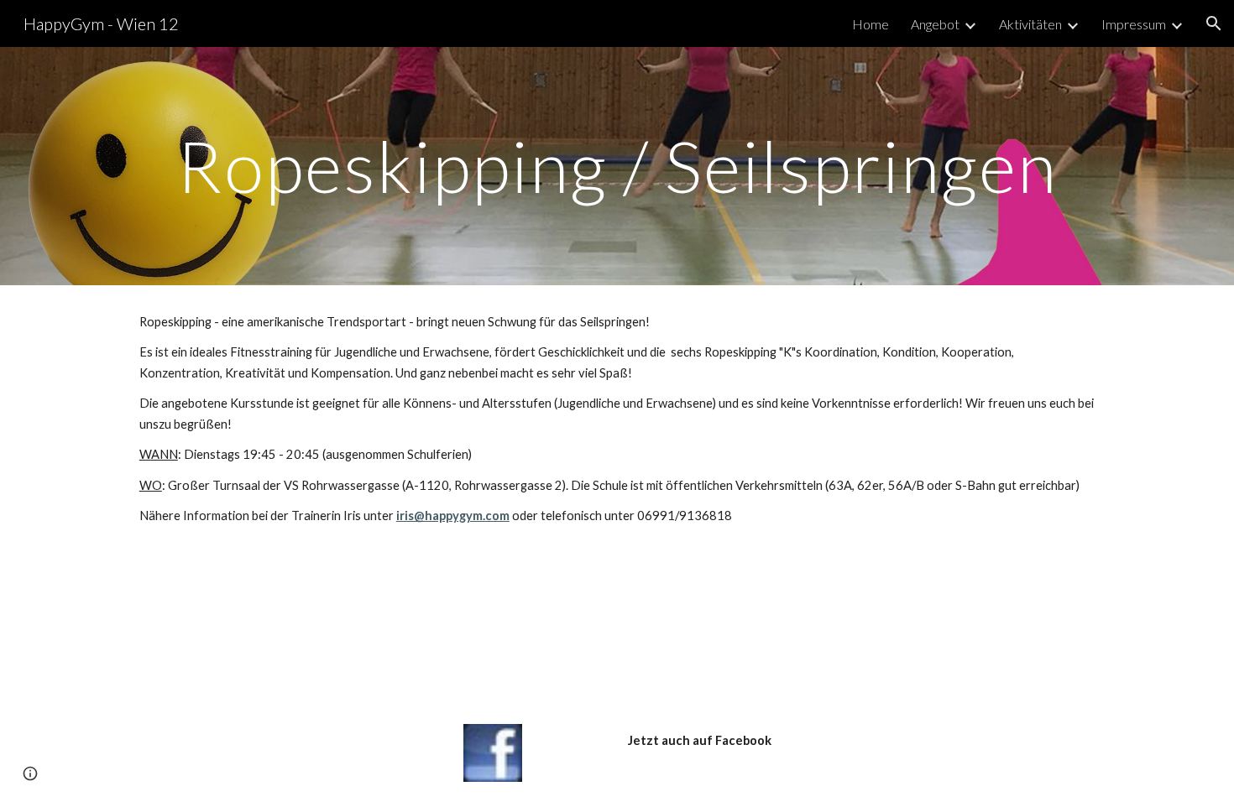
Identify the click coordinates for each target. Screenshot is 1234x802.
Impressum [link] (1133, 24)
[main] (617, 165)
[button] (1214, 23)
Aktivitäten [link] (1030, 24)
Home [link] (870, 24)
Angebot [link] (935, 24)
